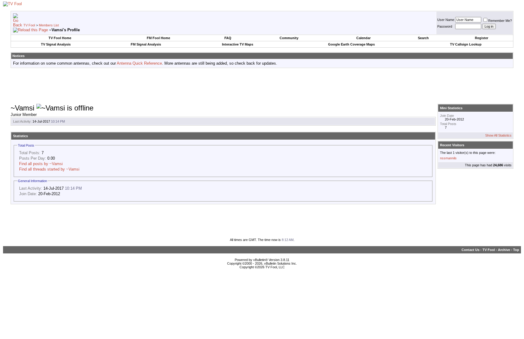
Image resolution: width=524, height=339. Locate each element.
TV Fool (29, 25)
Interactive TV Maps (237, 44)
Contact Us (470, 250)
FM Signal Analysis (146, 44)
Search (423, 38)
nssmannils (448, 158)
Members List (49, 25)
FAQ (227, 38)
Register (481, 38)
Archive (504, 250)
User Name (445, 20)
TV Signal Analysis (56, 44)
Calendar (363, 38)
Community (289, 38)
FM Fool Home (158, 38)
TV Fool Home (60, 38)
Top (516, 250)
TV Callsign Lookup (466, 44)
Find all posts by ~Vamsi (41, 163)
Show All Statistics (498, 135)
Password (444, 26)
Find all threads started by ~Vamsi (49, 169)
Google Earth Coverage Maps (351, 44)
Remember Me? (500, 20)
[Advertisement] (262, 86)
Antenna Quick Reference (139, 63)
